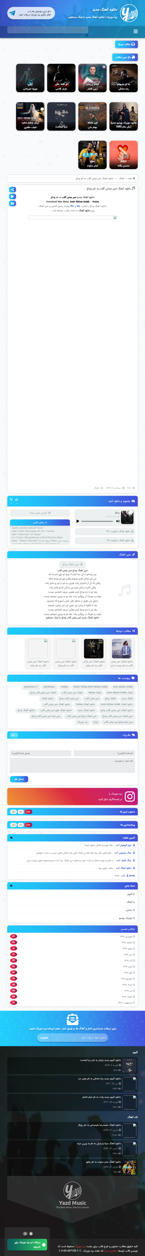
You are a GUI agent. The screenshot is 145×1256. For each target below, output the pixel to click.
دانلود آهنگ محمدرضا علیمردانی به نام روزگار (99, 1125)
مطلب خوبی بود (105, 868)
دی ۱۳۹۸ (128, 954)
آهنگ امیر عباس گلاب (72, 693)
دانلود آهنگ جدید (104, 9)
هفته (28, 811)
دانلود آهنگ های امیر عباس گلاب (56, 710)
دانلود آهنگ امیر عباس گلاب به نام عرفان (94, 663)
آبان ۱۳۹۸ (127, 966)
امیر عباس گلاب (92, 698)
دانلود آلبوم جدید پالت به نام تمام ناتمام (101, 1097)
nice (117, 875)
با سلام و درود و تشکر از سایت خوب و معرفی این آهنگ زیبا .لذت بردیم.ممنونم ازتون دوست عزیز (70, 860)
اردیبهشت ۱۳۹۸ (125, 1003)
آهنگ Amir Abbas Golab (120, 693)
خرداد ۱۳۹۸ (127, 996)
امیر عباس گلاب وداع (69, 698)
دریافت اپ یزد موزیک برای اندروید (27, 1245)
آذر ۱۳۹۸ (128, 960)
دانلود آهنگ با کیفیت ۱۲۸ (118, 540)
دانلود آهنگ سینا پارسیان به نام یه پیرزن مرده (99, 1143)
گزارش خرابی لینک (38, 513)
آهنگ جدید (127, 698)
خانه (130, 178)
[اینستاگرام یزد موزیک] (25, 1234)
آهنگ (129, 902)
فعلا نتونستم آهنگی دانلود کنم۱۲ (98, 845)
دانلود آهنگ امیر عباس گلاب (56, 704)
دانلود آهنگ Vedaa (85, 704)
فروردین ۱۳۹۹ (126, 936)
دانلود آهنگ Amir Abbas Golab (117, 704)
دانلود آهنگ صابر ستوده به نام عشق (103, 1162)
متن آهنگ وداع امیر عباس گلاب (81, 716)
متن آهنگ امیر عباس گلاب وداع (117, 716)
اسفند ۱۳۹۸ (127, 942)
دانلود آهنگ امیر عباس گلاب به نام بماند (38, 663)
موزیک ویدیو (125, 918)
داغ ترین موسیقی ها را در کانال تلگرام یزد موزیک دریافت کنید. (35, 13)
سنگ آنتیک (126, 860)
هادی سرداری (109, 1251)
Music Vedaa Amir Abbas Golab (90, 687)
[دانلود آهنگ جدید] (129, 13)
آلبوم (129, 894)
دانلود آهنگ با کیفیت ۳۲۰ (118, 531)
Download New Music (57, 202)
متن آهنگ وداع (71, 564)
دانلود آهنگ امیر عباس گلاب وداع (117, 710)
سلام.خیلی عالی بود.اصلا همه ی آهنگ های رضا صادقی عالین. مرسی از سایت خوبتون (73, 853)
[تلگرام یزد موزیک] (31, 1234)
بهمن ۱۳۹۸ (127, 948)
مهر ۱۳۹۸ (128, 972)
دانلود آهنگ (84, 210)
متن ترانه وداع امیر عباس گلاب (118, 722)
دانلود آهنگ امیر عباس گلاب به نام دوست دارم (122, 663)
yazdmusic (49, 687)
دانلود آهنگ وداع (26, 710)
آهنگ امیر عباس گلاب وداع (43, 693)
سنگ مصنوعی (125, 853)
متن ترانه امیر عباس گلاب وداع (45, 716)
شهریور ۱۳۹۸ (126, 978)
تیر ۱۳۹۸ (128, 990)
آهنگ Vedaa (94, 693)
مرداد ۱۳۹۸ (127, 984)
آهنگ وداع (110, 698)
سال (13, 811)
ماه (20, 811)
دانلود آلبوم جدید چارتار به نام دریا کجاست (100, 1060)
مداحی (129, 910)
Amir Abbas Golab (123, 687)
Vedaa (64, 687)
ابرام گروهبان (126, 845)
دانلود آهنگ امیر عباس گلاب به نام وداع (109, 189)
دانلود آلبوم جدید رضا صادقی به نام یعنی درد (99, 1079)
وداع (96, 722)
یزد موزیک (82, 722)
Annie (132, 875)
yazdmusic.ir (31, 687)
